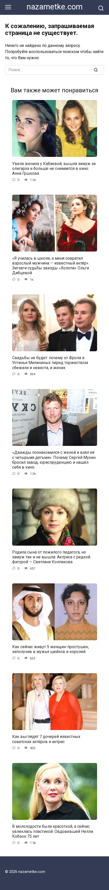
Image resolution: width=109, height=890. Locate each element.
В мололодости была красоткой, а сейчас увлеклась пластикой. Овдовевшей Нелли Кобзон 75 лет (52, 831)
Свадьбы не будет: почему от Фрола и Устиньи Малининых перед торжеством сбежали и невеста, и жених (50, 362)
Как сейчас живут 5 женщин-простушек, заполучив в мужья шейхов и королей (50, 649)
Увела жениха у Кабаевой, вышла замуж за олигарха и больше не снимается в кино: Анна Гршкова (54, 168)
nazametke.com (55, 6)
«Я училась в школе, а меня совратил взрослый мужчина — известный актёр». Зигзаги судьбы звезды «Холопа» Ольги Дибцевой (50, 265)
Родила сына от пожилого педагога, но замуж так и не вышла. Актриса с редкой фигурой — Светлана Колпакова (51, 557)
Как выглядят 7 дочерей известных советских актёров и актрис (46, 739)
